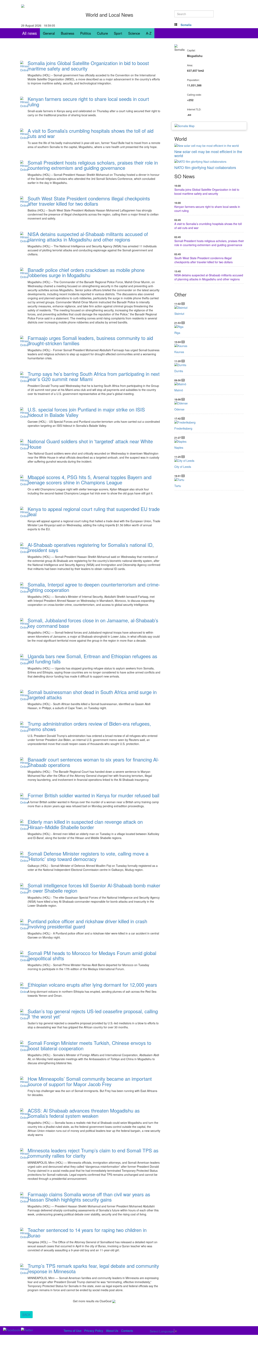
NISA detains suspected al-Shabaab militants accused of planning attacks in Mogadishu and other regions (208, 277)
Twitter (53, 89)
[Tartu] (209, 480)
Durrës (178, 371)
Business (67, 33)
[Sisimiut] (209, 308)
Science (134, 33)
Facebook (38, 89)
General (49, 33)
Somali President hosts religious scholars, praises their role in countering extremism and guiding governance (209, 243)
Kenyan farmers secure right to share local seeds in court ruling (207, 209)
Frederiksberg (183, 428)
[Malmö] (209, 384)
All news (29, 33)
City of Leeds (182, 467)
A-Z (148, 33)
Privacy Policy (93, 1330)
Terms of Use (72, 1330)
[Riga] (209, 327)
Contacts (127, 1330)
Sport (118, 33)
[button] (186, 24)
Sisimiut (179, 314)
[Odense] (209, 403)
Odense (179, 409)
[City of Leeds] (209, 461)
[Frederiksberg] (209, 422)
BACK (26, 1314)
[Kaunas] (209, 346)
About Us (112, 1330)
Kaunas (179, 352)
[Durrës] (209, 365)
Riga (177, 333)
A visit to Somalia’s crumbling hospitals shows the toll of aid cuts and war (208, 226)
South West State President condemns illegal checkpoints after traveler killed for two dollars (203, 260)
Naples (178, 447)
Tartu (177, 486)
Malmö (178, 390)
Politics (85, 33)
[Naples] (209, 441)
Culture (102, 33)
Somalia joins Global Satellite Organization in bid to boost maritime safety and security (206, 192)
